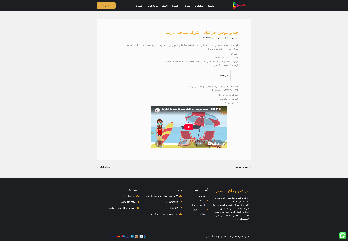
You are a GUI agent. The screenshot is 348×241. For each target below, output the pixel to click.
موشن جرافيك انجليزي (227, 38)
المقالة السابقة (243, 167)
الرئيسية (224, 75)
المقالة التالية (104, 167)
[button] (183, 6)
